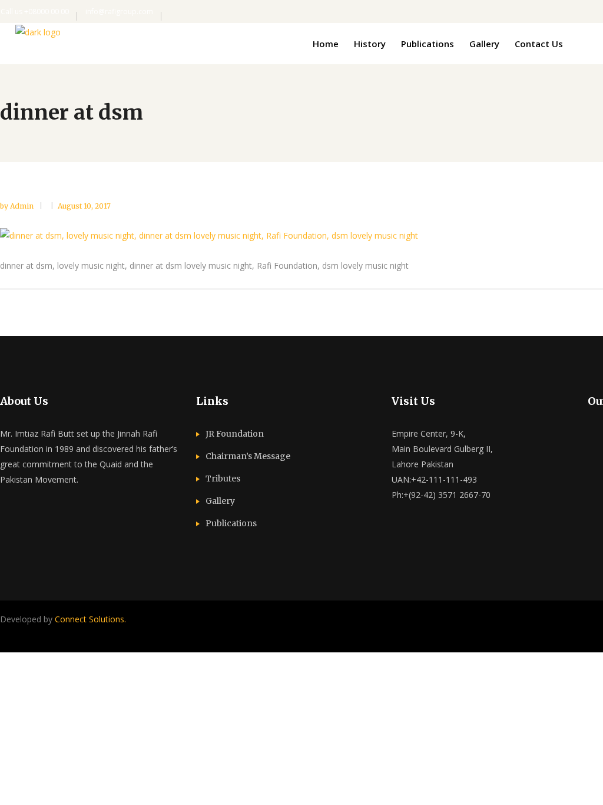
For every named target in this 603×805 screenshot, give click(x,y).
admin (22, 206)
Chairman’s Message (248, 456)
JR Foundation (235, 433)
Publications (231, 523)
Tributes (223, 478)
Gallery (220, 501)
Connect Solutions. (90, 619)
